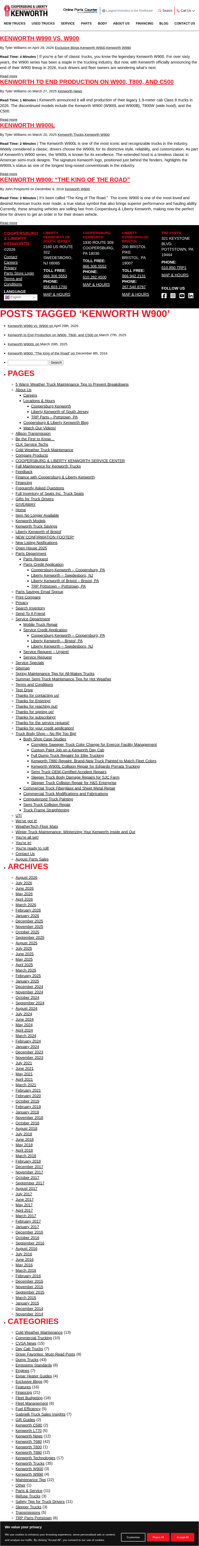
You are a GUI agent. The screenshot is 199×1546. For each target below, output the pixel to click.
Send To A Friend (30, 613)
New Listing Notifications (37, 542)
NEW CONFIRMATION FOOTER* (45, 537)
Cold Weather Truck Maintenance (44, 450)
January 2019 (27, 1112)
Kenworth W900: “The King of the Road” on (42, 353)
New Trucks (14, 23)
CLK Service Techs (32, 444)
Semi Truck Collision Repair (47, 804)
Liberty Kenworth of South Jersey (60, 411)
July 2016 (24, 1254)
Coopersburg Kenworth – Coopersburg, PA (68, 570)
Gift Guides (25, 1420)
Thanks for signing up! (35, 712)
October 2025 (27, 932)
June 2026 (25, 888)
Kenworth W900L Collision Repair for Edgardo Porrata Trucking (85, 766)
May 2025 (24, 959)
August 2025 (26, 943)
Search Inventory (30, 608)
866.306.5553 (55, 276)
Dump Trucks (27, 1360)
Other (20, 1485)
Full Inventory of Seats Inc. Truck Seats (50, 493)
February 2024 (28, 1041)
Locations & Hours (39, 401)
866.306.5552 (94, 266)
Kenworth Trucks (71, 135)
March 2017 (26, 1216)
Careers (11, 262)
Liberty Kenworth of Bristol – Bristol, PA (65, 581)
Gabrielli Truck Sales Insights (40, 1414)
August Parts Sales (32, 859)
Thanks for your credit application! (45, 728)
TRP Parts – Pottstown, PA (54, 417)
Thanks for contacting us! (37, 695)
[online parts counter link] (80, 11)
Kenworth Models (30, 521)
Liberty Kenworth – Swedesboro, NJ (62, 575)
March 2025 (26, 970)
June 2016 (25, 1259)
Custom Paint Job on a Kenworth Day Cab (67, 750)
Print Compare (28, 597)
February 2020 (28, 1096)
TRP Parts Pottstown (34, 1518)
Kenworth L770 (29, 1430)
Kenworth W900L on (24, 344)
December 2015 (29, 1281)
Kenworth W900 (92, 48)
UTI (19, 815)
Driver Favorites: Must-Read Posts (45, 1354)
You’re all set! (27, 837)
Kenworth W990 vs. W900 (39, 38)
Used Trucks (43, 23)
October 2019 (27, 1101)
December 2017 (29, 1167)
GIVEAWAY (26, 504)
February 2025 (28, 976)
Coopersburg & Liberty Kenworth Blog (55, 422)
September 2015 (30, 1292)
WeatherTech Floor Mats (37, 826)
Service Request (37, 657)
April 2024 (24, 1030)
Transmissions (28, 1512)
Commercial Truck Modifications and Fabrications (65, 794)
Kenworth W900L (27, 125)
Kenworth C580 (29, 1425)
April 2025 (24, 965)
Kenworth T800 (29, 1447)
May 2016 (24, 1265)
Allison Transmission (33, 433)
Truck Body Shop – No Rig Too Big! (46, 733)
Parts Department (31, 553)
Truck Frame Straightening (46, 810)
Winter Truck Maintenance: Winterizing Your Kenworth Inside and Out (75, 832)
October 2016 (27, 1238)
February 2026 (28, 910)
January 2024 (27, 1047)
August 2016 (26, 1248)
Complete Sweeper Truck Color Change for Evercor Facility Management (94, 744)
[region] (99, 1533)
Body (102, 23)
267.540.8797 (134, 287)
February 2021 (28, 1090)
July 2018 (24, 1134)
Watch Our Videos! (39, 428)
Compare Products (32, 455)
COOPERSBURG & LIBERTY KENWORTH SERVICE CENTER (70, 461)
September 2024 (30, 1003)
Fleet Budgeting (29, 1398)
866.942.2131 (134, 276)
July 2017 (24, 1194)
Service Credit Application (45, 630)
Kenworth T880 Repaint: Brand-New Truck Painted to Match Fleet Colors (93, 761)
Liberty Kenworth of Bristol (38, 532)
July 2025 (24, 948)
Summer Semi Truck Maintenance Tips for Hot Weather (63, 679)
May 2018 (24, 1145)
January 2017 (27, 1227)
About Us (121, 23)
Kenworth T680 (29, 1441)
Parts (86, 23)
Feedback (24, 472)
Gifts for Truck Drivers (35, 499)
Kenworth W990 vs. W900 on (31, 326)
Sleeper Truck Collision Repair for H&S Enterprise (73, 783)
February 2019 (28, 1107)
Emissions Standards (34, 1365)
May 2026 (24, 894)
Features (23, 1387)
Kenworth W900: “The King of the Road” (65, 179)
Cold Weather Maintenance (39, 1332)
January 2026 (27, 916)
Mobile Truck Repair (40, 624)
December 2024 (29, 986)
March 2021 (26, 1085)
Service (68, 23)
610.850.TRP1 (173, 267)
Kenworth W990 (118, 48)
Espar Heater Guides (34, 1376)
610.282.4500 (94, 277)
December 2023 (29, 1052)
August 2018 (26, 1128)
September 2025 (30, 937)
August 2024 (26, 1008)
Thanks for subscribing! (36, 717)
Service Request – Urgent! (46, 652)
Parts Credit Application (43, 564)
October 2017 (27, 1177)
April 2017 (24, 1210)
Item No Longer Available (37, 515)
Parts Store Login (19, 273)
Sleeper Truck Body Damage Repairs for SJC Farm (75, 777)
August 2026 (26, 877)
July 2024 (24, 1014)
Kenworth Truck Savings (36, 526)
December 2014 (29, 1308)
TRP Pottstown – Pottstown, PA (58, 586)
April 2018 (24, 1150)
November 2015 (29, 1287)
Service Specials (30, 663)
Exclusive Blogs (67, 48)
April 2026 (24, 899)
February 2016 (28, 1276)
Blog (163, 23)
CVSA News (26, 1343)
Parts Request (35, 559)
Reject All (158, 1537)
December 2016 (29, 1232)
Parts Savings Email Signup (39, 592)
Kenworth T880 (29, 1452)
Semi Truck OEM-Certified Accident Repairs (68, 772)
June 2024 (25, 1019)
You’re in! (23, 843)
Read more (8, 76)
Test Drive (24, 690)
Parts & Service (29, 1491)
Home (21, 510)
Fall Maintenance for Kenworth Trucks (48, 466)
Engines (22, 1370)
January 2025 (27, 981)
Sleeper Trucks (28, 1507)
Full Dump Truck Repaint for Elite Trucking (67, 755)
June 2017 (25, 1199)
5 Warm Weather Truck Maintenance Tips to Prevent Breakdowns (72, 384)
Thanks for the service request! (42, 723)
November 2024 (29, 992)
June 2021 (25, 1068)
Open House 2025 (31, 548)
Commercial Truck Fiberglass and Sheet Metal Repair (69, 788)
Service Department (33, 619)
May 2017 (24, 1205)
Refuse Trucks (28, 1496)
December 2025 (29, 921)
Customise (133, 1537)
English (15, 297)
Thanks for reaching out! (37, 706)
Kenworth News (70, 91)
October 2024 (27, 997)
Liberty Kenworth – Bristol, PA (57, 641)
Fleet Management (32, 1403)
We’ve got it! (26, 821)
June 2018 (25, 1139)
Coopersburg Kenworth (51, 406)
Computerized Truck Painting (48, 799)
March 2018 (26, 1156)
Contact (10, 257)
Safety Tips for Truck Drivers (40, 1501)
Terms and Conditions (34, 684)
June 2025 (25, 954)
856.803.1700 (55, 287)
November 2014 (29, 1314)
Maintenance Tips (31, 1480)
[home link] (25, 11)
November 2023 (29, 1057)
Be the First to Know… (35, 439)
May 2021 (24, 1074)
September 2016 (30, 1243)
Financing (144, 23)
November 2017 (29, 1172)
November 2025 (29, 926)
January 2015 (27, 1303)
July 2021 (24, 1063)
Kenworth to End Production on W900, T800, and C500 (87, 82)
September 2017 (30, 1183)
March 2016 (26, 1270)
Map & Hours (56, 294)
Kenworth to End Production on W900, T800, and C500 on (53, 335)
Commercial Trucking (34, 1338)
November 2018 (29, 1117)
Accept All (183, 1537)
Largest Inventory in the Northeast (129, 10)
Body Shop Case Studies (44, 739)
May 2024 (24, 1025)
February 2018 (28, 1161)
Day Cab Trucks (29, 1349)
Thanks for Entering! (33, 701)
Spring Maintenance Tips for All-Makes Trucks (55, 673)
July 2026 (24, 883)
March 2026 (26, 905)
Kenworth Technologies (35, 1458)
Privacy (10, 268)
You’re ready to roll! (32, 848)
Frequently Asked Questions (40, 488)
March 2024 (26, 1036)
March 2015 (26, 1298)
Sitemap (23, 668)
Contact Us (185, 23)
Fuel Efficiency (28, 1409)
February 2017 (28, 1221)
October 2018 (27, 1123)
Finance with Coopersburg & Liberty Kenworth (55, 477)
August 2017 (26, 1188)
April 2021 (24, 1079)
